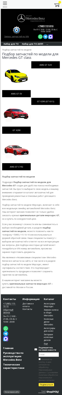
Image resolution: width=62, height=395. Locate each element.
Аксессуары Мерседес (49, 305)
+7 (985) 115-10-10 (9, 305)
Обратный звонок (8, 311)
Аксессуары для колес (49, 329)
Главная (8, 348)
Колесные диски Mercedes (48, 322)
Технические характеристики (13, 366)
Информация (31, 299)
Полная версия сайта (12, 392)
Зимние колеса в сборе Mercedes (51, 312)
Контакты (9, 299)
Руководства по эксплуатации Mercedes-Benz (13, 356)
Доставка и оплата (28, 305)
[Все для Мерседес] (31, 18)
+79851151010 (45, 26)
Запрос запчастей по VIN (16, 36)
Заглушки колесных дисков (48, 337)
